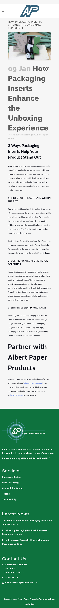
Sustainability (9, 499)
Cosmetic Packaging (12, 488)
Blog (29, 135)
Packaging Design (11, 477)
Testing (6, 494)
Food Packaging (10, 483)
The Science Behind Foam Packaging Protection (27, 520)
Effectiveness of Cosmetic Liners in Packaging (26, 540)
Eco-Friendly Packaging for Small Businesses (25, 530)
